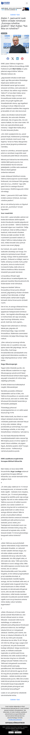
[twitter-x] (12, 59)
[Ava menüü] (27, 3)
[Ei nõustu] (28, 730)
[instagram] (22, 59)
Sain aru (11, 732)
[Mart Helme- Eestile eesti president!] (15, 9)
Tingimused (18, 732)
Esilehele (13, 14)
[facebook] (8, 59)
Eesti (18, 14)
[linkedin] (17, 59)
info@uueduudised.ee (15, 719)
